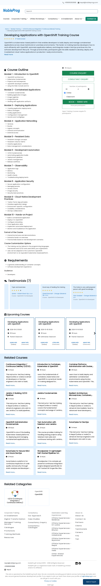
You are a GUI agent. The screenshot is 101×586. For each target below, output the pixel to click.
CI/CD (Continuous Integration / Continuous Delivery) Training (41, 29)
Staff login (50, 585)
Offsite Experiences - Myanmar (61, 539)
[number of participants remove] (67, 89)
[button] (94, 333)
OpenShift (39, 493)
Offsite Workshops (37, 19)
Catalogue (9, 527)
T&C (77, 539)
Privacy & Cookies (50, 581)
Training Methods (12, 534)
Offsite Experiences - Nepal (61, 544)
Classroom (70, 97)
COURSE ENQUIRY (78, 73)
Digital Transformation (14, 519)
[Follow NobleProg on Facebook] (80, 563)
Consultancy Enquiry (37, 522)
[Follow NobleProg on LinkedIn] (76, 563)
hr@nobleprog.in (87, 576)
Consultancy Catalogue (34, 527)
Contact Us (91, 19)
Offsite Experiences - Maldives (61, 519)
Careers (79, 532)
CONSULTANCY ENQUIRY (78, 79)
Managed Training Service (12, 523)
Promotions (9, 531)
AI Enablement (67, 19)
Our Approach (34, 516)
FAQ (77, 536)
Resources (9, 537)
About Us (78, 19)
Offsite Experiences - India (61, 550)
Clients (78, 526)
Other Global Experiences (58, 555)
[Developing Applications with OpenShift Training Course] (13, 10)
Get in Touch (91, 582)
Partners (79, 522)
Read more (8, 54)
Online (68, 93)
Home (7, 29)
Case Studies (34, 519)
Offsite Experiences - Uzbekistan (61, 534)
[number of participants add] (89, 89)
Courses (6, 19)
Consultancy (53, 19)
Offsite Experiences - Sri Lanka (61, 524)
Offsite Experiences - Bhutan (61, 529)
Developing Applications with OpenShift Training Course (24, 31)
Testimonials (81, 529)
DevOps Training (16, 29)
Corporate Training (19, 19)
